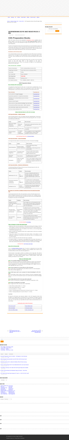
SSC (15, 17)
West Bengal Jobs (12, 393)
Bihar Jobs (2, 386)
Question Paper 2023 (14, 21)
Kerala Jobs (11, 389)
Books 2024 (21, 21)
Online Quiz (3, 348)
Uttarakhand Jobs (12, 392)
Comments (11, 354)
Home (9, 17)
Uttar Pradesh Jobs (4, 393)
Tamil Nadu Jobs (4, 392)
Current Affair (3, 347)
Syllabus (38, 17)
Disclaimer (22, 438)
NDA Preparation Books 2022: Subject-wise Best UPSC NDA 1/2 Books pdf (14, 331)
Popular (6, 354)
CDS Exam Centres (28, 307)
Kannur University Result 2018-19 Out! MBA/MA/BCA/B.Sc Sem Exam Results (15, 364)
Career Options (8, 347)
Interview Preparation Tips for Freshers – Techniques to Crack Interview (14, 356)
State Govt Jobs (33, 17)
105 (8, 357)
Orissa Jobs (11, 386)
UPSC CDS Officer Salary (13, 309)
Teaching (12, 17)
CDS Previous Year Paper (28, 243)
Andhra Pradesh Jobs (4, 385)
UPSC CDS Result (12, 307)
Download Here (36, 94)
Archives (2, 399)
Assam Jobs (11, 385)
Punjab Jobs (3, 391)
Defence (18, 17)
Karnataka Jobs (3, 389)
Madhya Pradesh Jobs (4, 390)
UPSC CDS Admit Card (29, 309)
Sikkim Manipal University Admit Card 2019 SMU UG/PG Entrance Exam (14, 359)
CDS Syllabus (28, 222)
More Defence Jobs (28, 305)
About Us (12, 438)
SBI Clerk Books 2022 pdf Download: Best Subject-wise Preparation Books (36, 331)
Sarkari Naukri (23, 17)
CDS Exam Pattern (30, 136)
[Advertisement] (19, 26)
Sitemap (7, 438)
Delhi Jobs (10, 387)
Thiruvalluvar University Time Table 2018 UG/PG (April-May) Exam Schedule (14, 367)
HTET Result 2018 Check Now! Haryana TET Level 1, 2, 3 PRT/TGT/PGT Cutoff (15, 373)
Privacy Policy (17, 438)
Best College (3, 346)
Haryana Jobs (11, 388)
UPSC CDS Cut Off (12, 305)
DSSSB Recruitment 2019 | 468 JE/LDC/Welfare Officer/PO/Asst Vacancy (14, 361)
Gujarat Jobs (3, 388)
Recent (2, 354)
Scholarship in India (9, 346)
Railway (28, 17)
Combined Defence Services (17, 248)
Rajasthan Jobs (11, 391)
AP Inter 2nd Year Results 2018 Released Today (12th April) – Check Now (14, 370)
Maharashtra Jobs (12, 390)
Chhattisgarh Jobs (4, 387)
